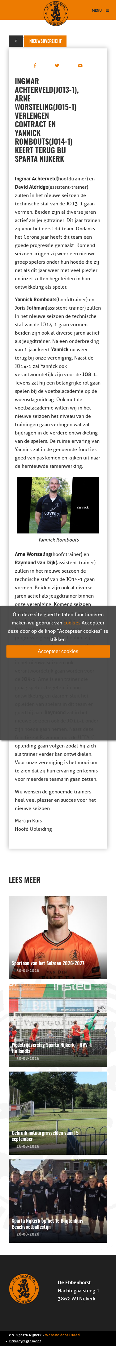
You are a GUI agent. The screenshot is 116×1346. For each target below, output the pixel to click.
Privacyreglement (25, 1340)
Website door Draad (62, 1334)
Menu (97, 10)
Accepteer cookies (58, 651)
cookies (71, 622)
